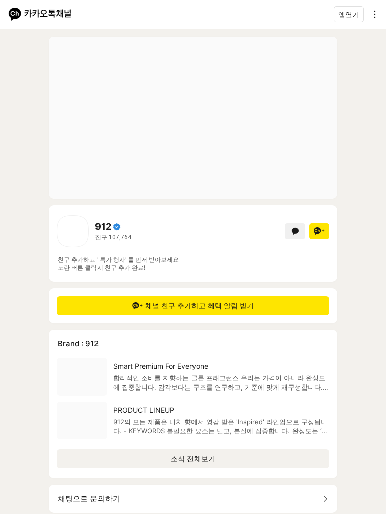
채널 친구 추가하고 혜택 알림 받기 (199, 305)
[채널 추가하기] (319, 231)
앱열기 (348, 14)
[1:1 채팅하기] (295, 231)
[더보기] (372, 14)
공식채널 (117, 227)
